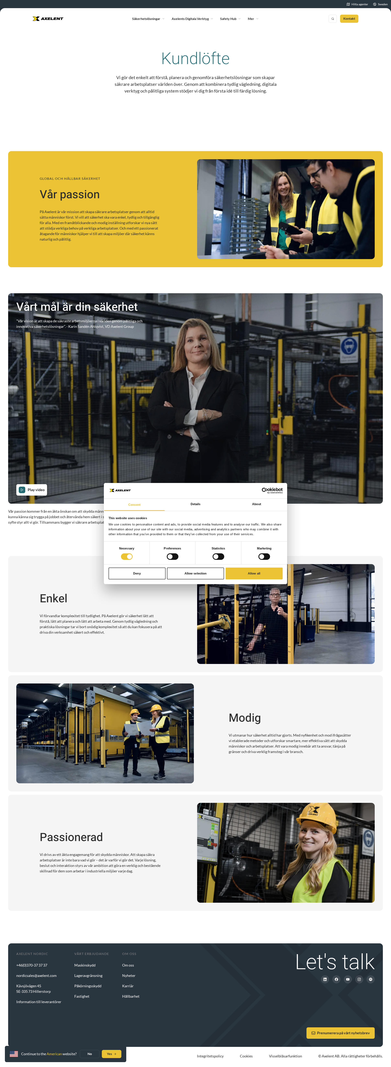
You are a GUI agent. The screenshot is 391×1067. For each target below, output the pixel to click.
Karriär (128, 986)
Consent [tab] (134, 504)
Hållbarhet (130, 996)
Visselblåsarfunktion (285, 1056)
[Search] (333, 19)
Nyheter (128, 975)
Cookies (246, 1056)
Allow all (254, 573)
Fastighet (81, 996)
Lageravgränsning (88, 975)
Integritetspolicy (210, 1056)
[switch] (172, 556)
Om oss (128, 965)
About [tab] (256, 504)
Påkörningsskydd (87, 986)
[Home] (48, 18)
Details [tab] (196, 504)
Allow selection (196, 573)
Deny (137, 573)
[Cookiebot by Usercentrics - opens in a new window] (265, 491)
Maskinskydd (85, 965)
